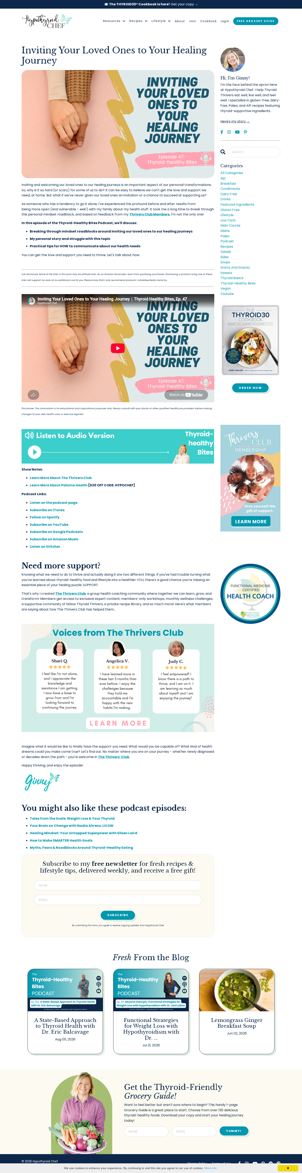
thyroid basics (231, 278)
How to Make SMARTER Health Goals (61, 840)
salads (225, 251)
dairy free (228, 194)
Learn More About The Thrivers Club (61, 477)
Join (192, 21)
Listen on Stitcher (45, 546)
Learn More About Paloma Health (59, 485)
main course (230, 225)
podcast (227, 241)
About (180, 21)
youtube (227, 293)
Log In (225, 21)
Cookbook (208, 21)
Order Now (250, 388)
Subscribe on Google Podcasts (56, 531)
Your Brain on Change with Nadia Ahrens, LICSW (71, 825)
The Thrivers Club (70, 593)
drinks (225, 199)
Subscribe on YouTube (49, 524)
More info (210, 1168)
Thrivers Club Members (149, 214)
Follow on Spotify (45, 517)
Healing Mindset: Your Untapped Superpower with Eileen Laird (83, 833)
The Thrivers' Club (113, 757)
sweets (226, 272)
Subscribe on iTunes (47, 510)
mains (225, 230)
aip (223, 178)
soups (225, 262)
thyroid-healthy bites (238, 283)
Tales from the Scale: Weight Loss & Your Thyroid (72, 818)
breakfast (228, 183)
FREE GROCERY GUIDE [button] (256, 21)
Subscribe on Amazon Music (54, 539)
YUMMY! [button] (234, 1131)
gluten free (230, 209)
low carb (228, 220)
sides (224, 257)
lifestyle (227, 215)
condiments (230, 188)
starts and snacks (235, 267)
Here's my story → (235, 121)
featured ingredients (237, 204)
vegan (225, 288)
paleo (224, 236)
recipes (226, 246)
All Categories (231, 173)
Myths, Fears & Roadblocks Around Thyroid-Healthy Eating (81, 847)
